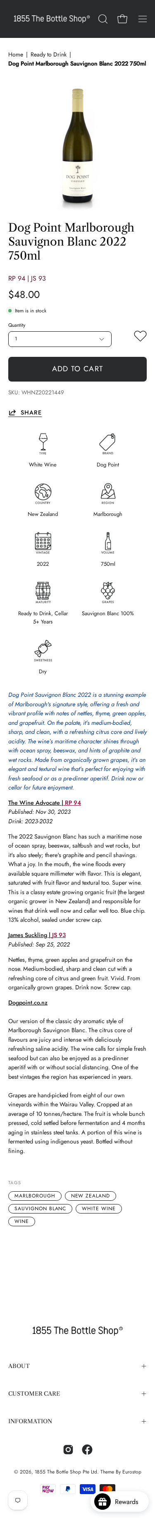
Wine (21, 1221)
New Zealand (90, 1195)
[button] (102, 19)
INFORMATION (30, 1421)
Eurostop (131, 1472)
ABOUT (19, 1366)
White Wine (99, 1208)
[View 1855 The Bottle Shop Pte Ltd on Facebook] (87, 1449)
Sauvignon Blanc (40, 1208)
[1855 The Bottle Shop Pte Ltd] (51, 19)
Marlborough (34, 1195)
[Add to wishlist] (140, 338)
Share (31, 412)
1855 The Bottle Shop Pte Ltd (66, 1472)
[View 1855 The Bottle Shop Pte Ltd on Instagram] (68, 1449)
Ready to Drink (49, 54)
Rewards (129, 1501)
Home (15, 54)
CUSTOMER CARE (34, 1393)
